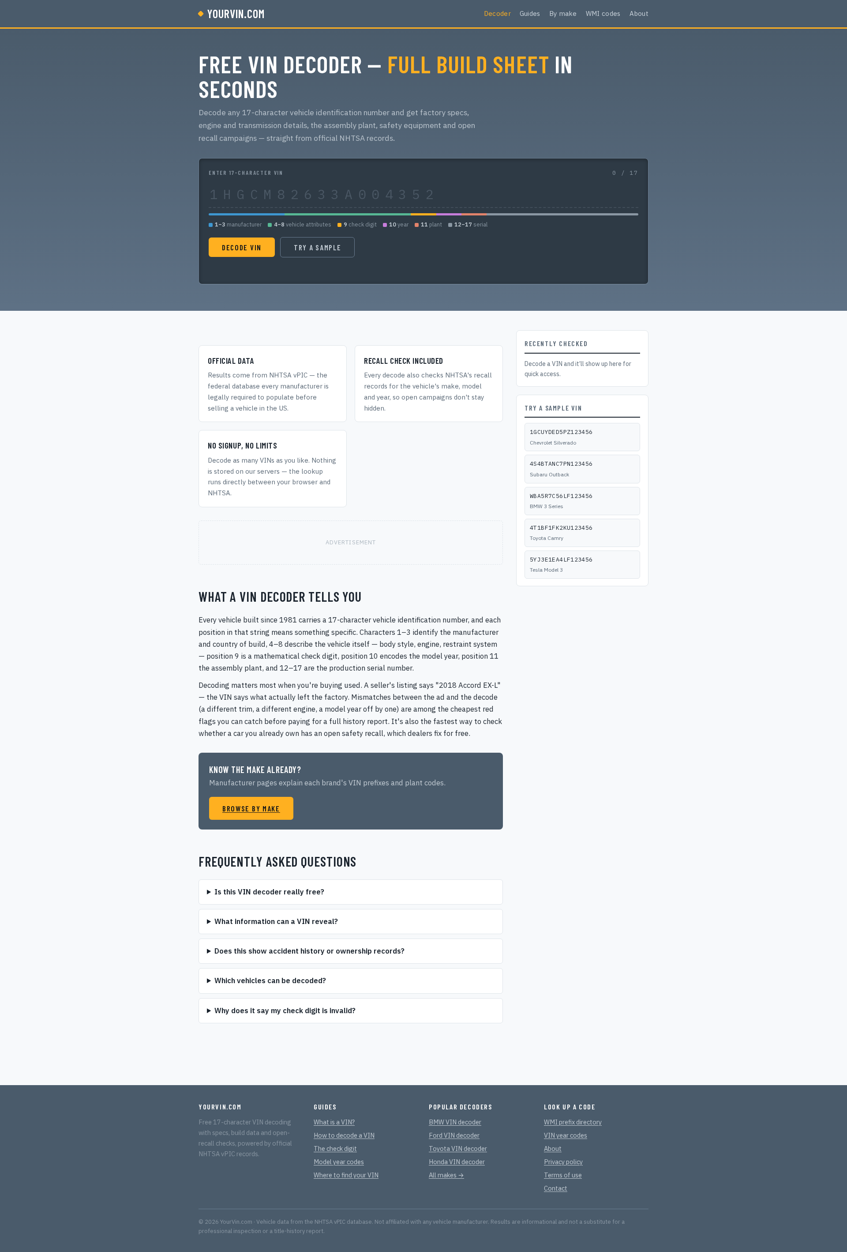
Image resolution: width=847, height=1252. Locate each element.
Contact (555, 1188)
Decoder (497, 13)
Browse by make (251, 808)
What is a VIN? (334, 1122)
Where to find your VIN (346, 1175)
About (639, 13)
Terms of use (563, 1175)
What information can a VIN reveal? (276, 921)
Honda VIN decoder (457, 1162)
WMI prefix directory (573, 1122)
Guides (530, 13)
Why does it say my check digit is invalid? (285, 1010)
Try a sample (317, 247)
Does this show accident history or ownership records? (309, 951)
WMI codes (603, 13)
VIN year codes (565, 1135)
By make (563, 13)
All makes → (446, 1175)
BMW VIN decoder (455, 1122)
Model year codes (339, 1162)
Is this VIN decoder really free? (269, 892)
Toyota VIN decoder (458, 1148)
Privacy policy (563, 1162)
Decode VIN (242, 247)
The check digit (335, 1148)
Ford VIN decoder (454, 1135)
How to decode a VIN (344, 1135)
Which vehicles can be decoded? (270, 980)
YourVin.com (236, 13)
